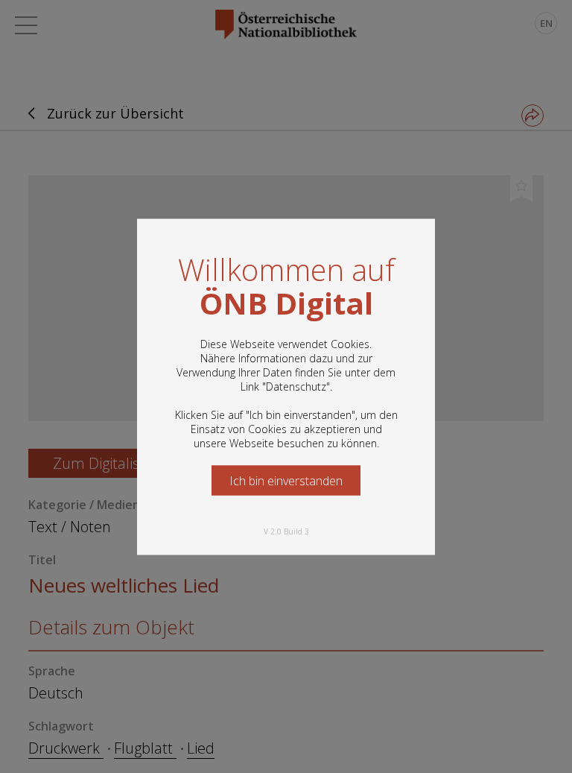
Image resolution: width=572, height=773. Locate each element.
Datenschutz (296, 386)
